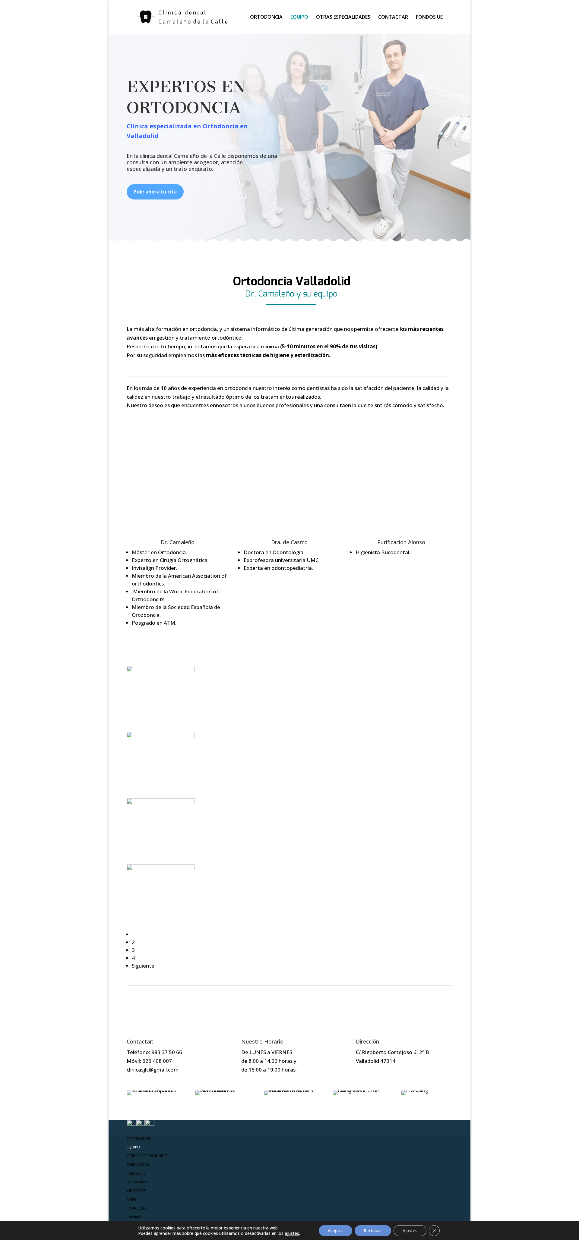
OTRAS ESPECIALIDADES (343, 17)
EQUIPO (299, 17)
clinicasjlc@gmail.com (153, 1069)
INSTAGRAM (137, 1182)
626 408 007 (157, 1060)
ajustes (292, 1233)
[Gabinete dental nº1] (161, 868)
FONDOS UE (429, 17)
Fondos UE (136, 1173)
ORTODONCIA (266, 17)
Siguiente (143, 965)
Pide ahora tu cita (155, 191)
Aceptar (335, 1230)
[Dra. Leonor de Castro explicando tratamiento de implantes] (161, 802)
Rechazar (373, 1230)
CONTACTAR (393, 17)
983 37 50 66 (166, 1052)
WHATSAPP (136, 1190)
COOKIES (134, 1217)
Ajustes (410, 1230)
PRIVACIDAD (137, 1208)
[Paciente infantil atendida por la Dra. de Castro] (161, 736)
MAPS (131, 1199)
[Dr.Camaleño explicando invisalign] (161, 670)
